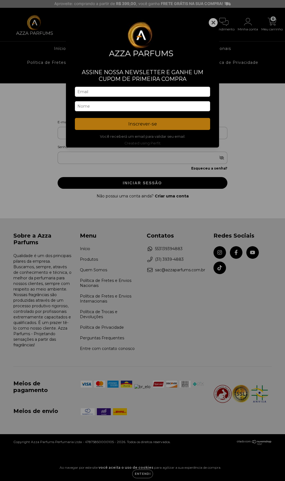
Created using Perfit (142, 143)
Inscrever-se (142, 124)
